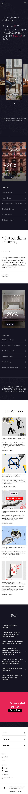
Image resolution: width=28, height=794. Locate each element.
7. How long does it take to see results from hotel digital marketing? (12, 677)
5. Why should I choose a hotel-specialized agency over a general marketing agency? (12, 661)
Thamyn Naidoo (5, 450)
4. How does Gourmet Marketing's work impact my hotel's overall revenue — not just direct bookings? (11, 651)
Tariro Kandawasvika (6, 486)
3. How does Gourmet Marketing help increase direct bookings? (12, 642)
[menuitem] (5, 757)
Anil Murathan (5, 523)
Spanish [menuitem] (20, 791)
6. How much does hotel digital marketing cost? (12, 669)
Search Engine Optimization (11, 345)
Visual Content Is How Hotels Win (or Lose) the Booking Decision (13, 548)
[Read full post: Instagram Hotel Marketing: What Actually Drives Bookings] (14, 499)
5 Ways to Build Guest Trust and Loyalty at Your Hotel (13, 439)
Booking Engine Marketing (10, 367)
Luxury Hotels (6, 198)
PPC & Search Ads (8, 340)
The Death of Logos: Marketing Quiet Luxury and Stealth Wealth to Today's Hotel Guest (14, 475)
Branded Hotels (7, 214)
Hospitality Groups (8, 209)
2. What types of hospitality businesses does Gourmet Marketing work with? (11, 634)
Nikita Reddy (4, 594)
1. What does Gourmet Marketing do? (9, 626)
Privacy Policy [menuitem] (12, 791)
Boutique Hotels (7, 192)
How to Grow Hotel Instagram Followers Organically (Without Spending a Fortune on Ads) (14, 583)
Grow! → (15, 710)
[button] (6, 251)
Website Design (7, 362)
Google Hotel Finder (8, 351)
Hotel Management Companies (12, 203)
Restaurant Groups (8, 220)
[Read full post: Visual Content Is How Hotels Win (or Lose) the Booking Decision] (14, 535)
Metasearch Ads (7, 356)
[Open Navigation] (25, 3)
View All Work (22, 50)
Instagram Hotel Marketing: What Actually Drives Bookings (13, 511)
